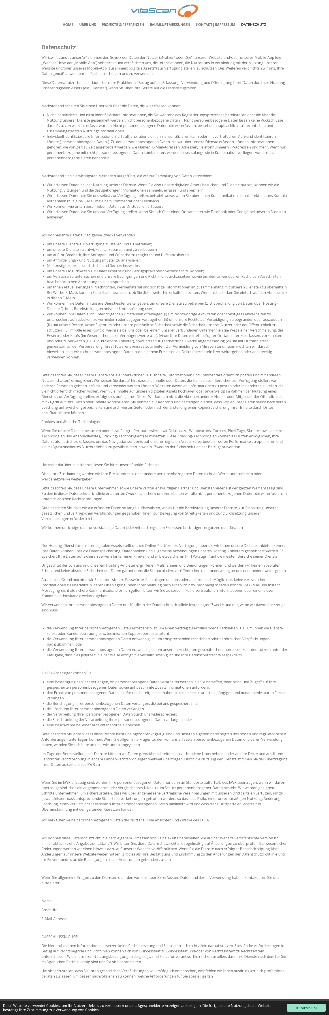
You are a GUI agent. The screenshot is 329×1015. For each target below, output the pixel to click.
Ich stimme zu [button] (306, 1008)
